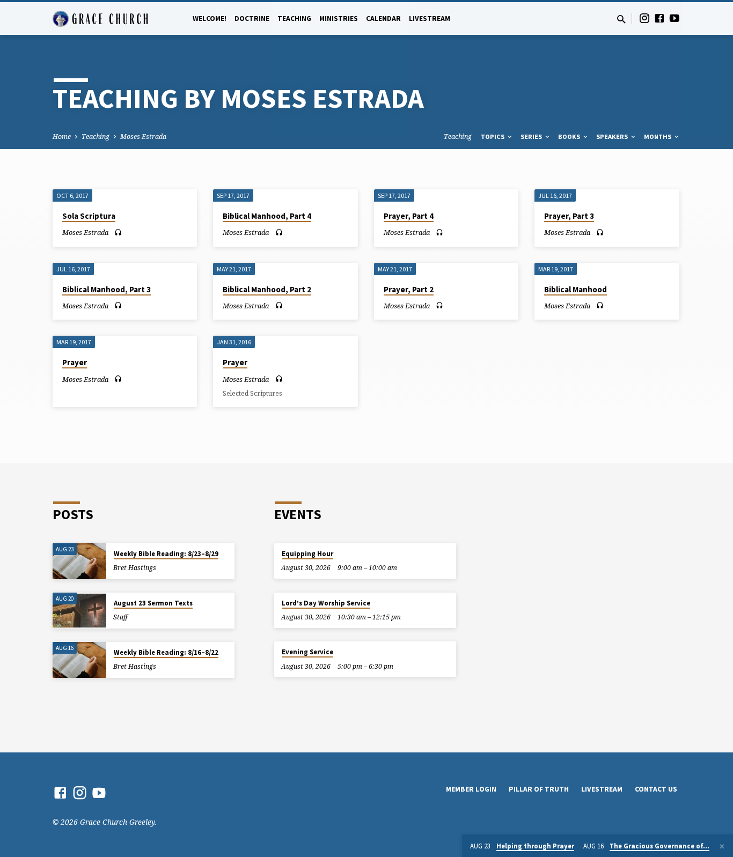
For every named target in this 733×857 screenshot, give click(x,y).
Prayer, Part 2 (409, 289)
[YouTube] (674, 18)
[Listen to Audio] (118, 232)
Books (570, 136)
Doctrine (251, 18)
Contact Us (656, 789)
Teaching (294, 18)
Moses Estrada (143, 136)
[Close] (722, 846)
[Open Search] (621, 19)
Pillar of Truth (539, 789)
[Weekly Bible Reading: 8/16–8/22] (79, 660)
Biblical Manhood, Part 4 (267, 216)
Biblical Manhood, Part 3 (106, 289)
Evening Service (307, 651)
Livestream (429, 18)
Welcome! (209, 18)
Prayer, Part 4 (409, 216)
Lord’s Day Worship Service (326, 603)
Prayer (74, 362)
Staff (120, 617)
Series (532, 136)
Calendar (383, 18)
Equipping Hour (307, 553)
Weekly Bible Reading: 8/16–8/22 (166, 652)
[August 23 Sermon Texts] (79, 611)
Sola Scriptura (88, 216)
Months (658, 136)
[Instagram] (644, 18)
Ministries (338, 18)
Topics (493, 136)
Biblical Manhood (575, 289)
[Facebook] (659, 18)
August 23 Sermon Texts (153, 603)
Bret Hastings (134, 567)
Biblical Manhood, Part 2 (267, 289)
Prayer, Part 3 (569, 216)
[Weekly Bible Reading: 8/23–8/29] (79, 561)
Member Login (471, 789)
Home (62, 136)
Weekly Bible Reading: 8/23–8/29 (166, 553)
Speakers (612, 136)
